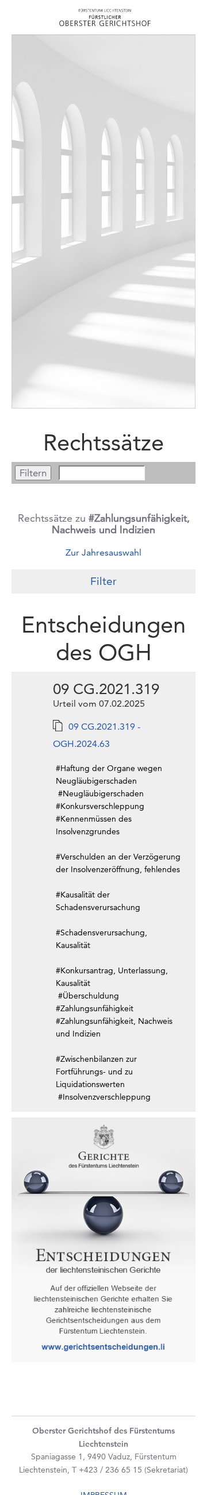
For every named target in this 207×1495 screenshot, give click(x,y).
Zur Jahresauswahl (103, 552)
